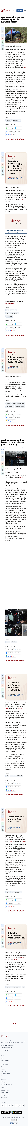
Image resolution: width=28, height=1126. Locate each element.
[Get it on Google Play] (17, 1112)
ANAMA (8, 120)
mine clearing (16, 120)
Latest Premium (5, 1060)
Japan (8, 987)
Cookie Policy (4, 1097)
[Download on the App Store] (6, 1112)
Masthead (3, 1069)
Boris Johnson (16, 987)
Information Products (6, 1084)
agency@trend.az (5, 1050)
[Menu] (25, 10)
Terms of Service (5, 1090)
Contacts (3, 1071)
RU (17, 1123)
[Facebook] (6, 1105)
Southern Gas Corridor (12, 313)
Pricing (3, 1082)
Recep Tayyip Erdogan (18, 403)
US (7, 775)
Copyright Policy (5, 1095)
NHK (15, 959)
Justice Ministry (20, 406)
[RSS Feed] (23, 1105)
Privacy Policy (4, 1092)
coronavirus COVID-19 (16, 775)
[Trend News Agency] (5, 1036)
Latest (2, 1058)
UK (23, 987)
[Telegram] (16, 1105)
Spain (8, 892)
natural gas (9, 316)
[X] (9, 1105)
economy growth (16, 892)
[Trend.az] (5, 10)
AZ (14, 1123)
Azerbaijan (13, 310)
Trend (25, 67)
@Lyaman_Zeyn (10, 303)
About (2, 1066)
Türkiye (8, 403)
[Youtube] (13, 1105)
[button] (2, 28)
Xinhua (20, 708)
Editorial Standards (5, 1073)
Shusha (14, 642)
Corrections (4, 1076)
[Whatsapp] (2, 1105)
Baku (8, 642)
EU (7, 310)
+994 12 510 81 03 (5, 1049)
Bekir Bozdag (10, 406)
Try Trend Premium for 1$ (15, 139)
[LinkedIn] (19, 1105)
